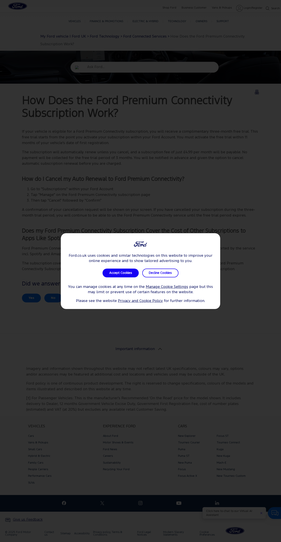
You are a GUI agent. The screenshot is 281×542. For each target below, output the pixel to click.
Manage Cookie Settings (167, 287)
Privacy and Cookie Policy (140, 301)
